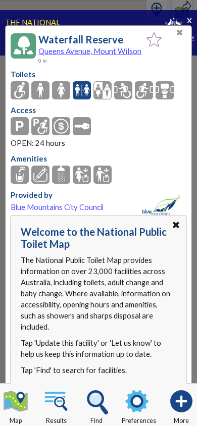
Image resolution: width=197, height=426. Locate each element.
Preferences (139, 420)
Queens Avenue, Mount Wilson (89, 51)
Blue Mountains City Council (57, 207)
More (181, 420)
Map (16, 420)
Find (96, 420)
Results (56, 420)
